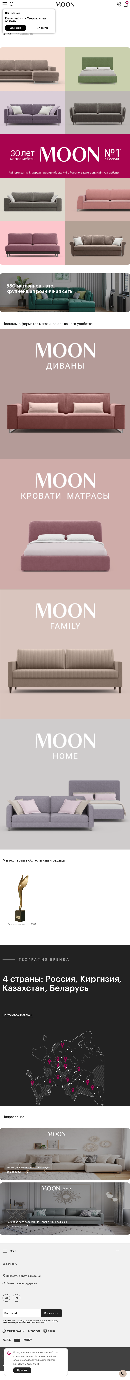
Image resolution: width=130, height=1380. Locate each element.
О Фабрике (24, 33)
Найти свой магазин (17, 1015)
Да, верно (15, 28)
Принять (22, 1370)
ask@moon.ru (10, 1264)
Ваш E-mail (10, 1313)
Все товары (13, 1172)
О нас (7, 33)
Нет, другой (42, 28)
